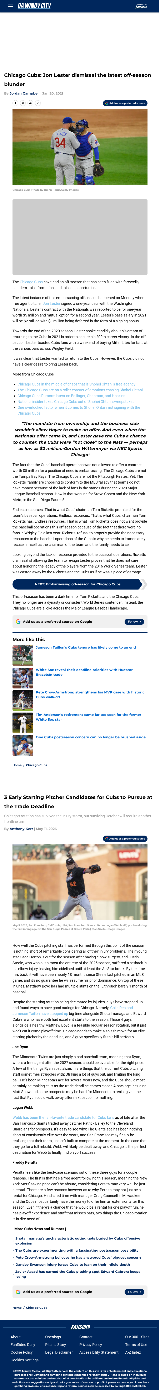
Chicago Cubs (31, 282)
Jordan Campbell (25, 93)
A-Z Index (133, 1352)
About (16, 1337)
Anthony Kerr (21, 829)
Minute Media (31, 1371)
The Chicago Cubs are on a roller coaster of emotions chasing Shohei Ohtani (80, 390)
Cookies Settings (25, 1360)
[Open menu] (10, 6)
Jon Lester (51, 303)
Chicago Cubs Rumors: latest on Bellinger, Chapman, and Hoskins (71, 396)
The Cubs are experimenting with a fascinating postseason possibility (77, 1250)
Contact (85, 1337)
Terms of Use (136, 1344)
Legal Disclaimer (59, 1352)
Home (17, 765)
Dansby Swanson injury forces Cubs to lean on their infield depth (72, 1265)
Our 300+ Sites (137, 1337)
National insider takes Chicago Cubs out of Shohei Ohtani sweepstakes (76, 401)
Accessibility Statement (99, 1352)
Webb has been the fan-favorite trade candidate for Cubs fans (63, 1117)
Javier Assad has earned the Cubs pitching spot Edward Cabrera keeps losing (77, 1274)
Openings (53, 1337)
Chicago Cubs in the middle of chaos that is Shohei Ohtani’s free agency (76, 384)
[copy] (38, 103)
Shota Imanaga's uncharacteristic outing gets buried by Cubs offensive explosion (77, 1240)
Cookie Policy (22, 1352)
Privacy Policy (90, 1344)
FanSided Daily (23, 1344)
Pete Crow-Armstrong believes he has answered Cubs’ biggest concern (78, 1257)
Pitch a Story (55, 1344)
